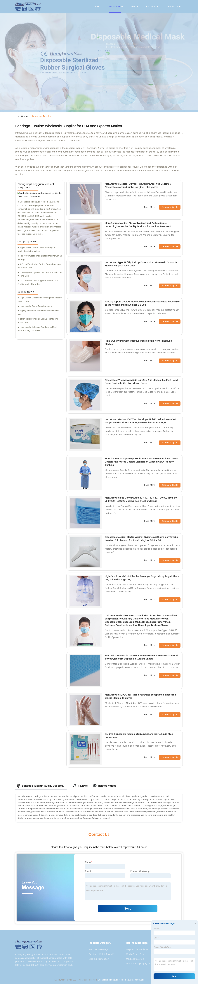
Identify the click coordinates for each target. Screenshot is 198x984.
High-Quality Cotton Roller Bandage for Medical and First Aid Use (37, 249)
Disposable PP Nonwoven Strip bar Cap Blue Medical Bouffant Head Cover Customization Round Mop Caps (141, 381)
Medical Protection (99, 959)
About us (173, 6)
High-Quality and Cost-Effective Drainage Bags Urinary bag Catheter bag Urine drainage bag (142, 578)
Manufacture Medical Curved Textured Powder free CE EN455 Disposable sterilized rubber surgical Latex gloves (138, 185)
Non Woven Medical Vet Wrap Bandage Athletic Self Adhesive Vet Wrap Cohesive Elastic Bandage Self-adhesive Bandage (140, 421)
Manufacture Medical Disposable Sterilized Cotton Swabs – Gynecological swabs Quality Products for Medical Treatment (138, 224)
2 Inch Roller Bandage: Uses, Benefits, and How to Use (38, 320)
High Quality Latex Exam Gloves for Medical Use (38, 312)
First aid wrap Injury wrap (139, 963)
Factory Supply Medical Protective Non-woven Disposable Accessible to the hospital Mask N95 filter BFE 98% (142, 303)
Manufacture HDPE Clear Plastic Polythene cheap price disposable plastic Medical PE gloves (140, 696)
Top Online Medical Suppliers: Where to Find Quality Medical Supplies (39, 282)
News (133, 6)
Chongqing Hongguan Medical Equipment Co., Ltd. (121, 979)
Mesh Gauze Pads (135, 954)
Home (97, 6)
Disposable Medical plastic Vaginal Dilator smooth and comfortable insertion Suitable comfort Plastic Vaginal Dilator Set (141, 538)
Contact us (151, 6)
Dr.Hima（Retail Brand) (101, 954)
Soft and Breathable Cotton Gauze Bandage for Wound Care (39, 266)
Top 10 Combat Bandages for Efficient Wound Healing (40, 257)
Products (114, 6)
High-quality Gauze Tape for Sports (36, 306)
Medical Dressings (98, 949)
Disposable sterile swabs (139, 949)
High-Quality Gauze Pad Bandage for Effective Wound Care (40, 299)
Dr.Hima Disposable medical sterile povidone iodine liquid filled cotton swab (139, 735)
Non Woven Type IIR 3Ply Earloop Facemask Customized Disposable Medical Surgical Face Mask (141, 264)
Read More (149, 207)
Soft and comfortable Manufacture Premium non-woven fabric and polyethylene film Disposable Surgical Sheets (141, 657)
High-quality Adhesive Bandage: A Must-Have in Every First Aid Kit (38, 329)
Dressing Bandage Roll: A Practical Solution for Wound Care (40, 274)
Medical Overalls (135, 959)
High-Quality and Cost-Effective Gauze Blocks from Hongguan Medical (138, 342)
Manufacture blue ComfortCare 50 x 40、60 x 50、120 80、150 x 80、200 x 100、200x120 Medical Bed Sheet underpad (142, 499)
